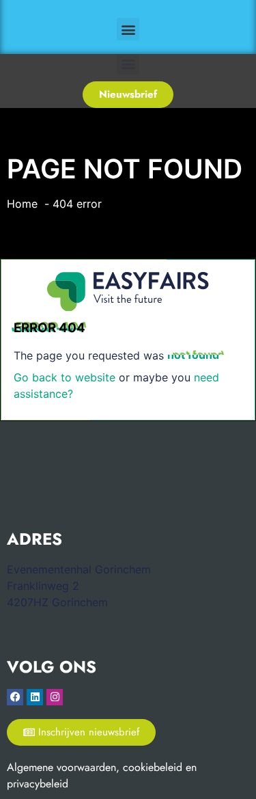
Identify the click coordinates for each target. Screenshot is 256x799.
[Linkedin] (35, 697)
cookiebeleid (152, 767)
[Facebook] (15, 697)
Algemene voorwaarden (61, 767)
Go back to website (64, 377)
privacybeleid (37, 783)
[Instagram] (54, 697)
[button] (128, 29)
